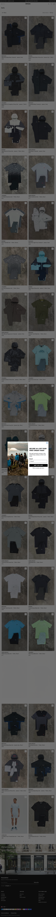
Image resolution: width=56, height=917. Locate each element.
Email (31, 459)
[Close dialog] (47, 443)
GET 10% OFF (38, 465)
